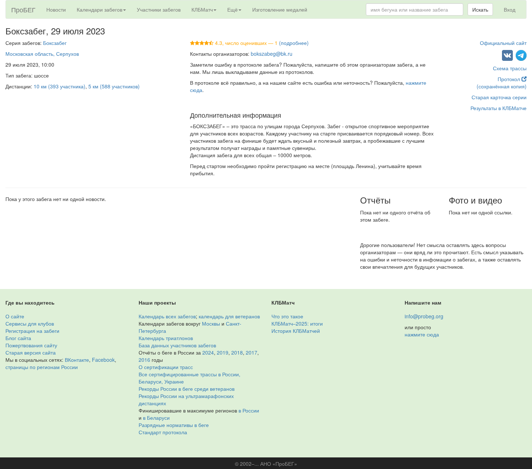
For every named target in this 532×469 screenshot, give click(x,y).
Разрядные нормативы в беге (174, 424)
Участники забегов (159, 9)
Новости (56, 9)
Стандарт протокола (163, 432)
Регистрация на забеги (32, 330)
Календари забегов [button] (99, 9)
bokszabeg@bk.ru (271, 53)
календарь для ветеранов (229, 316)
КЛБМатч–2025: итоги (297, 323)
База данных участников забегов (177, 345)
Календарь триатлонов (166, 338)
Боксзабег (55, 42)
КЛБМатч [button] (202, 9)
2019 (222, 352)
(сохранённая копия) (502, 86)
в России (248, 410)
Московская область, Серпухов (42, 53)
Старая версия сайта (30, 352)
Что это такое (287, 316)
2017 (251, 352)
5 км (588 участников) (114, 86)
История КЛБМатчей (295, 330)
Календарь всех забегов (167, 316)
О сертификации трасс (166, 366)
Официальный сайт (503, 42)
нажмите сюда (422, 334)
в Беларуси (156, 417)
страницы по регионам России (41, 366)
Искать (480, 9)
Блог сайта (18, 338)
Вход (509, 9)
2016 (144, 359)
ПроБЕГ (23, 9)
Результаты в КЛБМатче (498, 108)
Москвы (211, 323)
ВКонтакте (77, 359)
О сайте (14, 316)
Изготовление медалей (279, 9)
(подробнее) (294, 42)
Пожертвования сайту (31, 345)
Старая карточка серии (499, 97)
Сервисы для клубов (29, 323)
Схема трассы (510, 68)
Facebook (103, 359)
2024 (208, 352)
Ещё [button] (232, 9)
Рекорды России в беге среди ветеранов (187, 388)
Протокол (510, 79)
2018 (237, 352)
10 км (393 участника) (59, 86)
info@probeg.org (424, 316)
